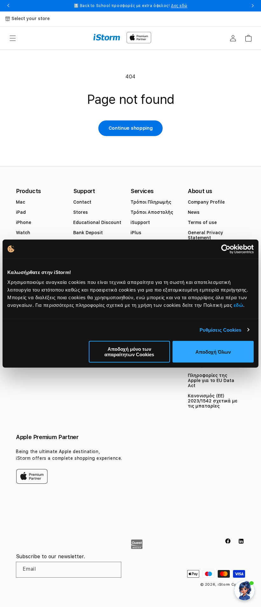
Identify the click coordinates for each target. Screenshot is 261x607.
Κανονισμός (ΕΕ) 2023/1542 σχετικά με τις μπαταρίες (212, 400)
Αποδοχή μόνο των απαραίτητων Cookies (129, 351)
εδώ (238, 305)
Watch (23, 232)
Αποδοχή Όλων (213, 351)
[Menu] (12, 38)
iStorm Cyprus (231, 584)
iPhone (23, 222)
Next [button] (253, 6)
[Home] (107, 37)
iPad (21, 212)
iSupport (140, 222)
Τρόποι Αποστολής (151, 212)
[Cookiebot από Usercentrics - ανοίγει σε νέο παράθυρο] (226, 249)
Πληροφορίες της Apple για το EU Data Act (211, 380)
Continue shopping (131, 128)
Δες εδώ (179, 6)
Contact (82, 202)
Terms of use (202, 222)
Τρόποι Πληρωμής (150, 202)
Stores (80, 212)
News (194, 212)
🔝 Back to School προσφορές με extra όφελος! (130, 6)
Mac (20, 202)
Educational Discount (97, 222)
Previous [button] (8, 6)
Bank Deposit (88, 232)
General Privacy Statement (205, 235)
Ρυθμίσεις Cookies (221, 329)
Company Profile (206, 202)
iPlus (135, 232)
